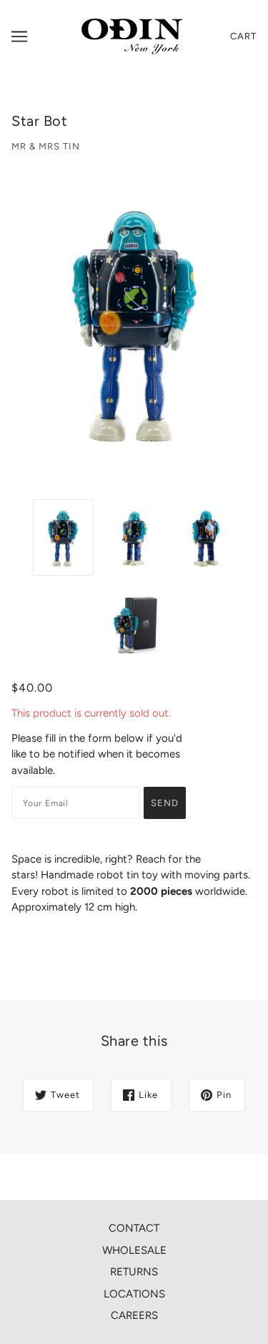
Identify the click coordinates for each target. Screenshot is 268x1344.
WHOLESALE (134, 1250)
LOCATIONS (134, 1293)
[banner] (131, 35)
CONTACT (134, 1228)
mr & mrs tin (45, 146)
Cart (243, 36)
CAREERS (134, 1315)
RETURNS (134, 1271)
